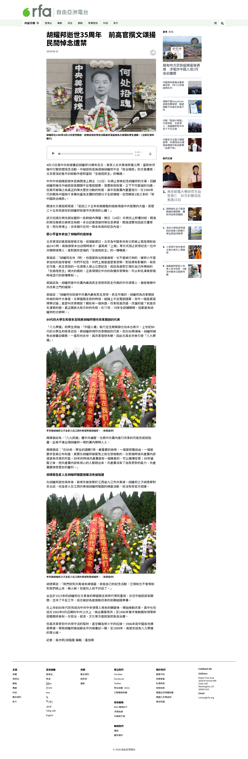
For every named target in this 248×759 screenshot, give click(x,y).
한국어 (49, 687)
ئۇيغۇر (49, 706)
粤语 (48, 678)
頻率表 (83, 678)
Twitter (117, 683)
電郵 (116, 730)
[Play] (54, 154)
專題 (59, 23)
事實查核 (93, 23)
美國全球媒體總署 (165, 692)
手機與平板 (119, 716)
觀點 (80, 23)
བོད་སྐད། (49, 701)
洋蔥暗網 (118, 711)
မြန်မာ (49, 683)
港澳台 (48, 23)
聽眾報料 (118, 735)
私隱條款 (160, 683)
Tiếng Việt (51, 710)
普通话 (49, 674)
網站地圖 (160, 701)
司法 (70, 23)
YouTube (118, 674)
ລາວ (48, 692)
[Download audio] (150, 153)
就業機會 (160, 678)
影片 (116, 23)
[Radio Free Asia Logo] (55, 10)
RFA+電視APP (120, 707)
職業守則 (160, 674)
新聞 (14, 674)
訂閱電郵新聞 (120, 692)
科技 (105, 23)
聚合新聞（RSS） (122, 687)
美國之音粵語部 (163, 697)
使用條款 (160, 687)
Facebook (119, 678)
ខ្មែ (47, 697)
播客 (82, 683)
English (49, 715)
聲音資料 (16, 697)
